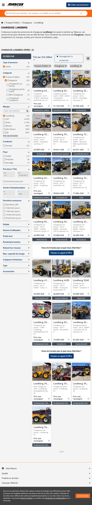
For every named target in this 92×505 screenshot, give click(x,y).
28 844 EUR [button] (58, 193)
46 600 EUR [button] (58, 294)
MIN (5, 173)
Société (5, 474)
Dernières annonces (12, 201)
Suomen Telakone (61, 298)
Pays (5, 152)
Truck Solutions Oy (41, 298)
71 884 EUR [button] (78, 193)
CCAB (81, 197)
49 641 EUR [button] (58, 150)
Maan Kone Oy (41, 239)
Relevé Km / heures (12, 248)
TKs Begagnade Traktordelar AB (44, 344)
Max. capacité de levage (14, 254)
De (4, 191)
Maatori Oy (81, 298)
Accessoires (8, 271)
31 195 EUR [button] (58, 106)
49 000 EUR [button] (39, 235)
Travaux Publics (13, 22)
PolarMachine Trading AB (42, 110)
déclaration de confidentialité (55, 498)
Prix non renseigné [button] (38, 105)
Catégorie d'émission (12, 260)
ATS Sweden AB (61, 197)
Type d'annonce (10, 63)
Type (5, 266)
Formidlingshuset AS (81, 154)
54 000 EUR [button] (78, 294)
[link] (41, 79)
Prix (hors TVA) (10, 169)
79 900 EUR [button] (58, 340)
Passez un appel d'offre (61, 252)
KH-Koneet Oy (81, 110)
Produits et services (10, 478)
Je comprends (82, 496)
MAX (19, 173)
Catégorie (7, 73)
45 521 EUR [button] (78, 150)
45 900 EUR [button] (78, 106)
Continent (7, 142)
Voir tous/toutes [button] (10, 135)
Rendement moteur (11, 242)
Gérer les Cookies (26, 498)
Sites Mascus (11, 468)
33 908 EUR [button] (58, 235)
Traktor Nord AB (61, 239)
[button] (16, 56)
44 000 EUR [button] (39, 150)
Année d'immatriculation (14, 188)
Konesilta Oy (61, 344)
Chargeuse (27, 22)
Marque (6, 107)
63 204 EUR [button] (78, 340)
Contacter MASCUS (10, 483)
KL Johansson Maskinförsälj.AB (64, 154)
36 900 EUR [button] (78, 235)
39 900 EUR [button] (39, 294)
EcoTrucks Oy (81, 239)
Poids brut (7, 236)
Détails (6, 224)
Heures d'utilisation (12, 230)
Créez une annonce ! (80, 4)
